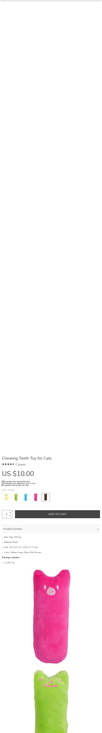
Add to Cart (57, 514)
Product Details (12, 529)
